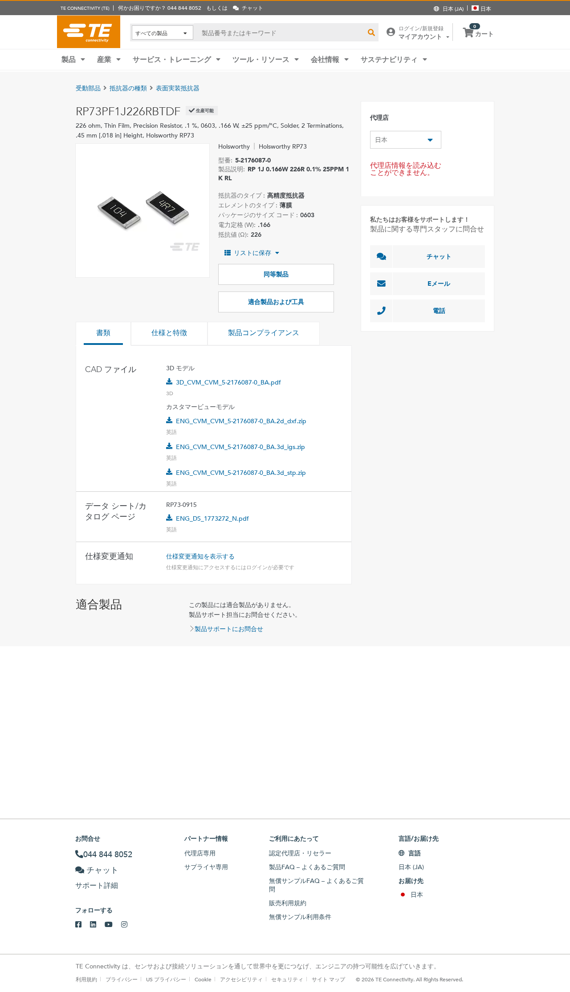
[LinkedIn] (97, 925)
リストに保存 (252, 253)
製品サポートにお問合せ (229, 629)
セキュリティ (287, 979)
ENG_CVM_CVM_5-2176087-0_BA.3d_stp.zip (241, 473)
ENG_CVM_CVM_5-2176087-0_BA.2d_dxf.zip (241, 421)
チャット (439, 256)
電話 (439, 311)
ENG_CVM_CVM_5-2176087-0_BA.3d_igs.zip (240, 447)
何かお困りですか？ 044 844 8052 (159, 7)
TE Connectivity (88, 31)
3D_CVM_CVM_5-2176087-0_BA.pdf (228, 382)
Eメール (439, 283)
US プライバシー (166, 979)
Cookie (203, 979)
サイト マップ (328, 979)
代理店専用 (200, 853)
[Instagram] (128, 925)
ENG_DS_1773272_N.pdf (212, 518)
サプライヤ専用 (206, 867)
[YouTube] (113, 925)
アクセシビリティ (241, 979)
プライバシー (122, 979)
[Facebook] (82, 925)
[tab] (103, 334)
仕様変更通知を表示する (200, 556)
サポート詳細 (96, 885)
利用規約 (86, 979)
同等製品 (276, 274)
